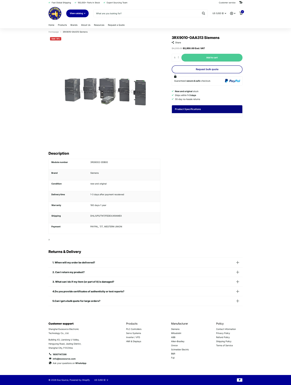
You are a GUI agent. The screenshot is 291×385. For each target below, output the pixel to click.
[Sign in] (233, 13)
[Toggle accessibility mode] (240, 3)
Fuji (172, 357)
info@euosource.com (64, 358)
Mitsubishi (176, 333)
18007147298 (60, 354)
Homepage (53, 32)
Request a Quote (116, 25)
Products (62, 25)
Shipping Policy (223, 341)
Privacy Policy (223, 333)
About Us (85, 25)
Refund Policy (223, 337)
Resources (99, 25)
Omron (174, 345)
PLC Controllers (133, 329)
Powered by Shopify (80, 380)
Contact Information (226, 329)
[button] (179, 55)
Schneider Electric (180, 349)
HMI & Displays (133, 341)
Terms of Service (224, 345)
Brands (73, 25)
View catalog (77, 13)
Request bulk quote (207, 69)
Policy (220, 323)
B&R (173, 353)
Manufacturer (179, 323)
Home (51, 25)
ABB (173, 337)
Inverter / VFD (133, 337)
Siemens (175, 329)
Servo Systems (133, 333)
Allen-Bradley (177, 341)
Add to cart (212, 57)
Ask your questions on (69, 363)
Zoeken (203, 13)
